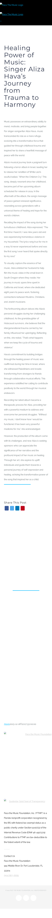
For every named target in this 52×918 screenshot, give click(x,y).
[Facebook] (7, 508)
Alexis (7, 724)
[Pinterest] (23, 508)
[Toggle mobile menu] (1, 20)
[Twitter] (12, 508)
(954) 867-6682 (11, 875)
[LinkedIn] (17, 508)
